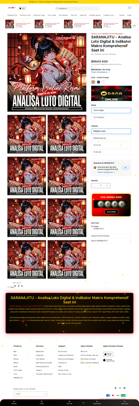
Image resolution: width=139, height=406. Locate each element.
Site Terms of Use (64, 374)
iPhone (16, 359)
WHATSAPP (97, 403)
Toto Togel (52, 15)
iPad (15, 355)
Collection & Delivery (66, 355)
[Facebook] (15, 286)
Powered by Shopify (119, 399)
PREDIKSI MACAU (99, 138)
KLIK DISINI (111, 212)
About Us (84, 351)
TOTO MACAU (98, 117)
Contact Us (62, 363)
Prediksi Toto (109, 15)
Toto (15, 374)
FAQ (59, 366)
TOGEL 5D (97, 152)
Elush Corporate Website (90, 363)
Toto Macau (63, 15)
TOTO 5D (97, 145)
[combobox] (77, 8)
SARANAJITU (12, 15)
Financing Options (42, 366)
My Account (62, 351)
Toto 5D (74, 15)
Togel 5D (83, 15)
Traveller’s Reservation (44, 374)
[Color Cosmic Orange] (93, 82)
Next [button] (131, 2)
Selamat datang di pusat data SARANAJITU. (26, 306)
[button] (12, 15)
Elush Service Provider (44, 363)
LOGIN (42, 403)
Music (16, 366)
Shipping (103, 64)
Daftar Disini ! (82, 2)
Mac (15, 351)
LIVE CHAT (124, 403)
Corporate (39, 355)
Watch (16, 363)
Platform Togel (39, 15)
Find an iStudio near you (89, 355)
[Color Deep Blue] (98, 82)
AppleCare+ (40, 351)
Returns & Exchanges (66, 359)
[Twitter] (19, 286)
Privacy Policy (63, 370)
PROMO (14, 403)
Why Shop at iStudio (88, 359)
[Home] (12, 7)
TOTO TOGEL (98, 110)
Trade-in (39, 370)
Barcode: (105, 54)
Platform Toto (25, 15)
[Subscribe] (45, 394)
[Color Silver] (103, 82)
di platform (23, 320)
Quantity (94, 181)
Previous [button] (8, 2)
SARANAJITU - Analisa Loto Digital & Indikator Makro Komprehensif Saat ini (58, 2)
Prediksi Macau (95, 15)
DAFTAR (69, 403)
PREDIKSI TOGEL (99, 131)
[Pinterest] (22, 286)
